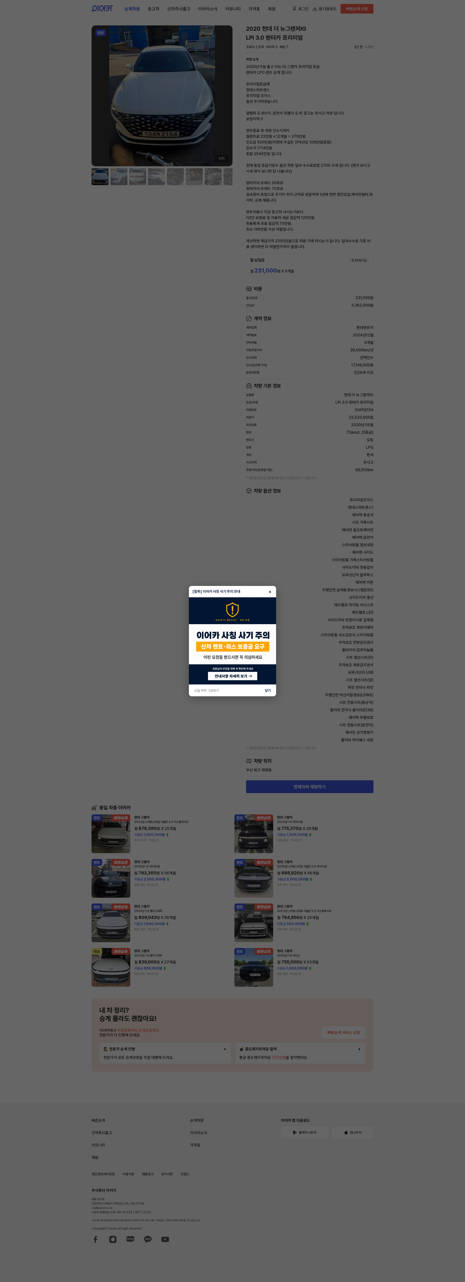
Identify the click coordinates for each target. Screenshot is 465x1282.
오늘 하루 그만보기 (206, 690)
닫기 (268, 690)
